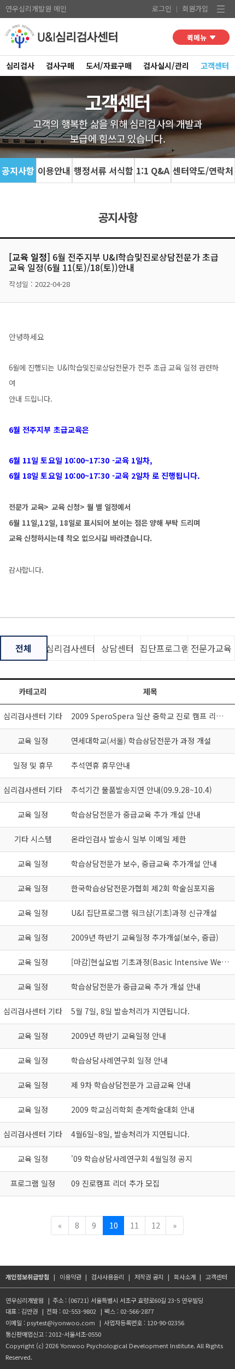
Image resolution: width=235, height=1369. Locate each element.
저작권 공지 (148, 1276)
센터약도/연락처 (203, 170)
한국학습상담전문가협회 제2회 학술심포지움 (143, 888)
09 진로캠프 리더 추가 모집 (115, 1183)
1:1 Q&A (152, 170)
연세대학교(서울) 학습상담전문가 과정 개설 (141, 740)
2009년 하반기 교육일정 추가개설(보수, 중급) (145, 937)
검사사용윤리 (107, 1276)
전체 (23, 648)
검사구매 (60, 65)
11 (134, 1225)
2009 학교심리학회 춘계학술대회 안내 (133, 1109)
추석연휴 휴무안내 (100, 765)
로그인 (162, 8)
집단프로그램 (164, 648)
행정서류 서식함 (103, 170)
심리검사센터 (71, 648)
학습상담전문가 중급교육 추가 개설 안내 (136, 814)
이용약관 (70, 1276)
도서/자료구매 (109, 65)
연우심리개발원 (28, 8)
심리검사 (20, 65)
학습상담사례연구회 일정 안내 (119, 1060)
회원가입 (195, 8)
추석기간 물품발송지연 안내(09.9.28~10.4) (141, 789)
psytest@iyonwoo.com (61, 1322)
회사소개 (185, 1276)
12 (155, 1225)
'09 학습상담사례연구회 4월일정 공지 (131, 1158)
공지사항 (18, 170)
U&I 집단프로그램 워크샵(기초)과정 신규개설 (144, 912)
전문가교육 (211, 648)
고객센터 (215, 65)
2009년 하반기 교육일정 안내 (118, 1035)
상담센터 (117, 648)
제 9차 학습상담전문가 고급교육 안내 (131, 1084)
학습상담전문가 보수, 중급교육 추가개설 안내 (144, 863)
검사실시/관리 (166, 65)
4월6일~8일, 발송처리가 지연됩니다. (130, 1134)
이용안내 (54, 170)
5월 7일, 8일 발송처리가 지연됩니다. (130, 1011)
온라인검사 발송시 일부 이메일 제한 (128, 838)
